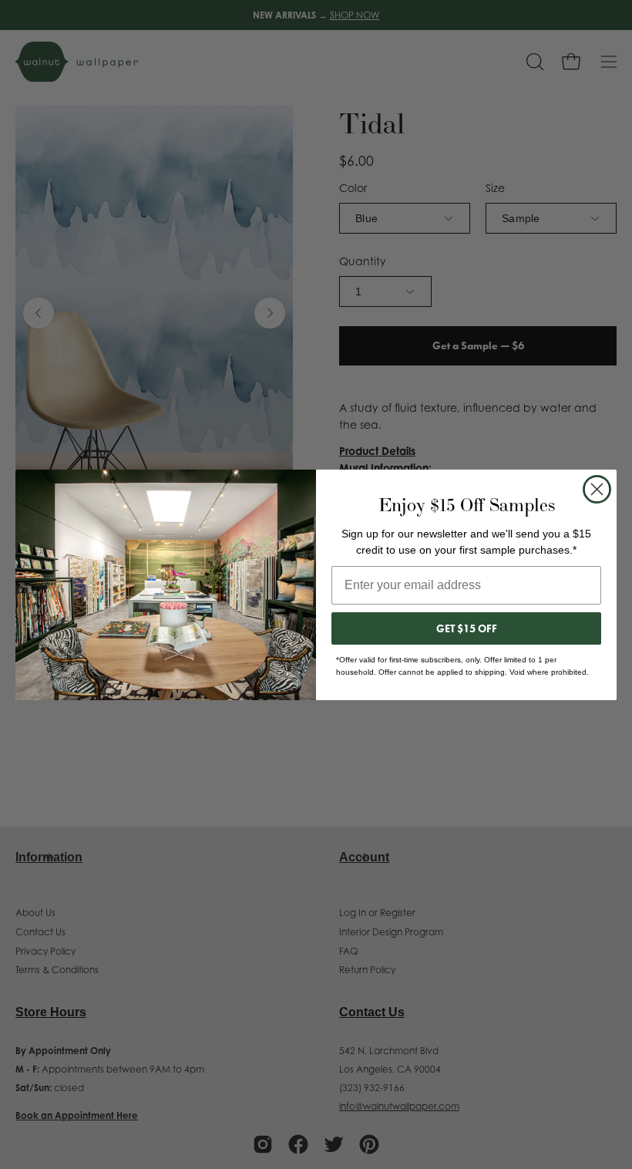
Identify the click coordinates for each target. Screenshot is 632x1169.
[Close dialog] (596, 489)
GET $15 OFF (466, 628)
